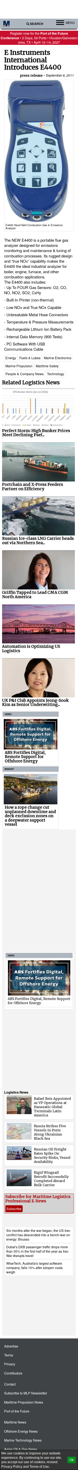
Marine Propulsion (18, 366)
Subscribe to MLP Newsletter (25, 1393)
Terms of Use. (40, 1466)
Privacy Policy (11, 1466)
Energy (10, 357)
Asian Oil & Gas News (20, 1449)
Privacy (9, 1364)
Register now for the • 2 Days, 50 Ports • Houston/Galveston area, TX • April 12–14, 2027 (39, 38)
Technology (55, 373)
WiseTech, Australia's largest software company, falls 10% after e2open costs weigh (34, 1268)
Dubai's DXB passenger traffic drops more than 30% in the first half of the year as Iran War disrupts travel (37, 1251)
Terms (8, 1355)
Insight (9, 769)
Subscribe (13, 1208)
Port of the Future (16, 1411)
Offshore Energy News (21, 1431)
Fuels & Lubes (30, 357)
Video (8, 714)
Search (36, 24)
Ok (71, 1460)
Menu (70, 22)
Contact (10, 1384)
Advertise (11, 1346)
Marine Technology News (23, 1440)
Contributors (13, 1373)
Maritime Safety (47, 366)
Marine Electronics (57, 357)
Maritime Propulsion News (23, 1402)
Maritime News (15, 1422)
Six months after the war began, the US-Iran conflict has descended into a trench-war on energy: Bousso (38, 1235)
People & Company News (24, 373)
